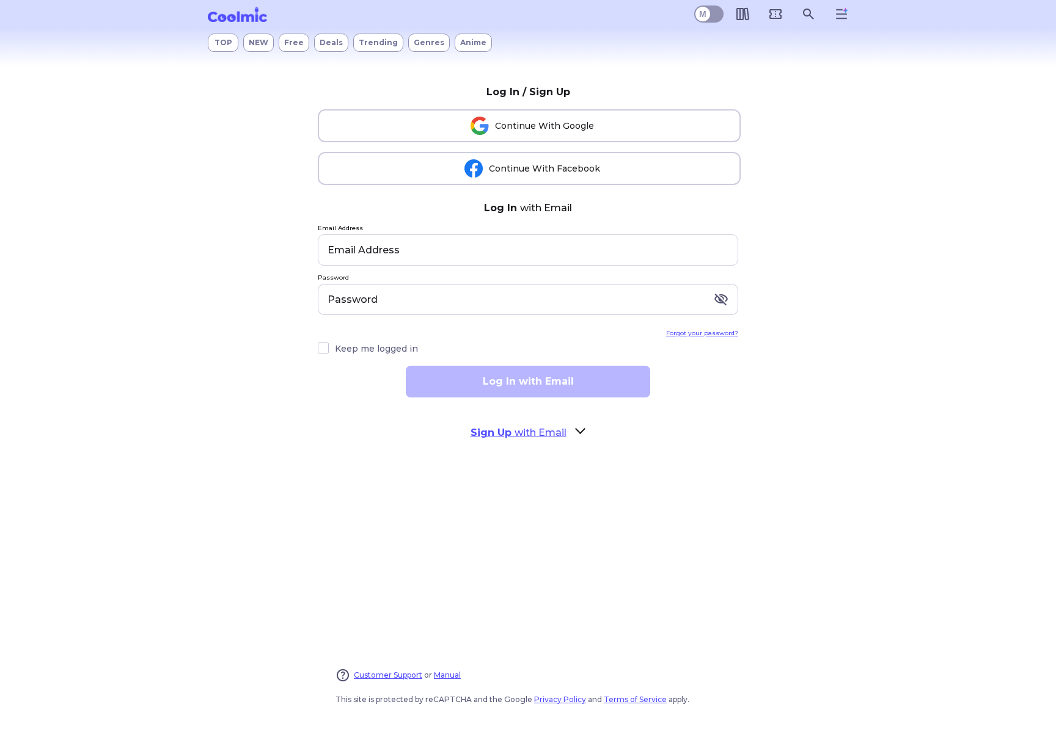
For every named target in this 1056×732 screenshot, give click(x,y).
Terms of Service (635, 699)
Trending (378, 42)
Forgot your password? (702, 333)
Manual (447, 674)
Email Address (340, 228)
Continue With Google (544, 125)
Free (294, 42)
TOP (223, 42)
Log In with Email (528, 381)
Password (333, 278)
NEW (258, 42)
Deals (331, 42)
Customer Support (388, 674)
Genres (429, 42)
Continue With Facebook (544, 168)
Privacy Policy (560, 699)
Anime (473, 42)
